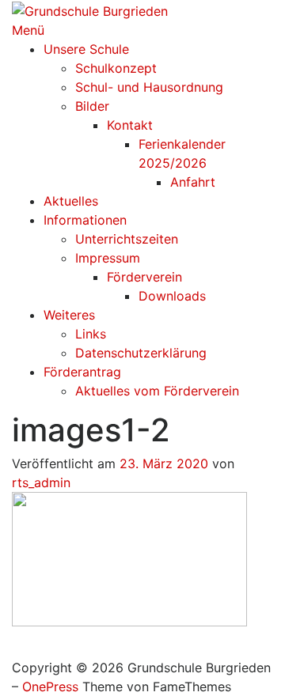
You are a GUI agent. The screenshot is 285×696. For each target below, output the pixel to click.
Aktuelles (71, 201)
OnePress (50, 686)
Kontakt (130, 125)
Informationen (85, 220)
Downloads (172, 296)
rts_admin (41, 482)
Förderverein (144, 277)
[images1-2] (129, 558)
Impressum (107, 258)
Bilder (92, 106)
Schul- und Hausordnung (149, 87)
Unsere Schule (86, 49)
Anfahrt (192, 182)
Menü (28, 30)
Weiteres (69, 315)
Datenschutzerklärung (141, 353)
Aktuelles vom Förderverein (157, 391)
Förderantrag (82, 372)
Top (267, 674)
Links (90, 334)
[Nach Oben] (16, 648)
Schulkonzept (116, 68)
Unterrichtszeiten (126, 239)
